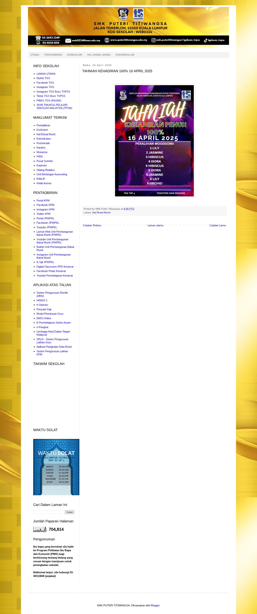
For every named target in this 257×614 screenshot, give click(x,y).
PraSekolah (43, 143)
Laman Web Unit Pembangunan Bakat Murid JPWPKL (55, 233)
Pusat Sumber (45, 160)
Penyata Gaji (44, 309)
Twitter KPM (44, 213)
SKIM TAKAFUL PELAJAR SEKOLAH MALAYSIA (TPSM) (54, 106)
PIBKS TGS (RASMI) (49, 100)
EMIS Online (44, 318)
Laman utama (155, 225)
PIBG (40, 156)
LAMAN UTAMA (46, 73)
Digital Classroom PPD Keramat (55, 266)
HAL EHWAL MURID (98, 54)
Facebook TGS (45, 82)
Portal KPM (43, 200)
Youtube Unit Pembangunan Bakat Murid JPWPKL (52, 241)
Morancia (42, 152)
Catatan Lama (217, 225)
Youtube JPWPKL (47, 227)
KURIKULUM (74, 54)
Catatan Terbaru (92, 225)
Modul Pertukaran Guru (50, 313)
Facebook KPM (45, 204)
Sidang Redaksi (46, 169)
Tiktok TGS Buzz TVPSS (51, 95)
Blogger (155, 605)
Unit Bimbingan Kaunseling (52, 174)
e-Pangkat (42, 327)
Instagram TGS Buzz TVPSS (53, 91)
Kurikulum (42, 129)
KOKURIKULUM (125, 54)
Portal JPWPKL (45, 218)
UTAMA (34, 54)
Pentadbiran (43, 125)
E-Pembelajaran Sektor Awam (54, 322)
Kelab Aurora (44, 183)
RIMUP (41, 178)
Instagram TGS (45, 87)
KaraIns (41, 147)
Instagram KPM (46, 209)
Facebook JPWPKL (48, 222)
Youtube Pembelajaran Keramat (55, 275)
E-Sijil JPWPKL (45, 262)
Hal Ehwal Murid (101, 212)
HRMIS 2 (42, 300)
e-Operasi (42, 304)
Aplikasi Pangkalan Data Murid (54, 346)
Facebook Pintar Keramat (51, 270)
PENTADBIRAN (53, 54)
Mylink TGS (43, 78)
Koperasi (42, 165)
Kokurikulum (44, 138)
